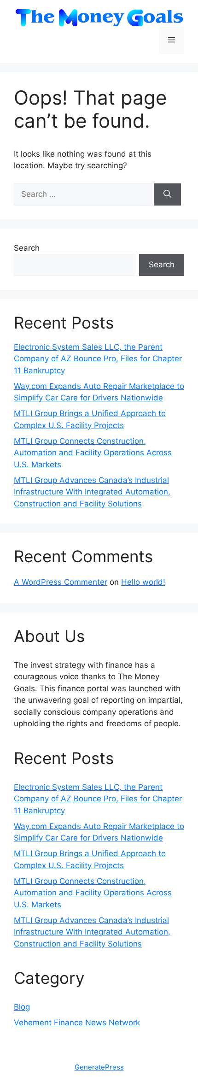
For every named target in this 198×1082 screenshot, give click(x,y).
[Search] (167, 194)
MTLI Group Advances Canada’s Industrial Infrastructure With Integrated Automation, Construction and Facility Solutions (92, 492)
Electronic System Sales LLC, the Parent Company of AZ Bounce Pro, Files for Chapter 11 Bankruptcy (98, 358)
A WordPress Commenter (60, 582)
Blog (22, 1006)
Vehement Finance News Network (77, 1022)
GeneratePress (99, 1067)
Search (27, 248)
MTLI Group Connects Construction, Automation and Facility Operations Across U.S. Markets (93, 452)
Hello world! (143, 582)
